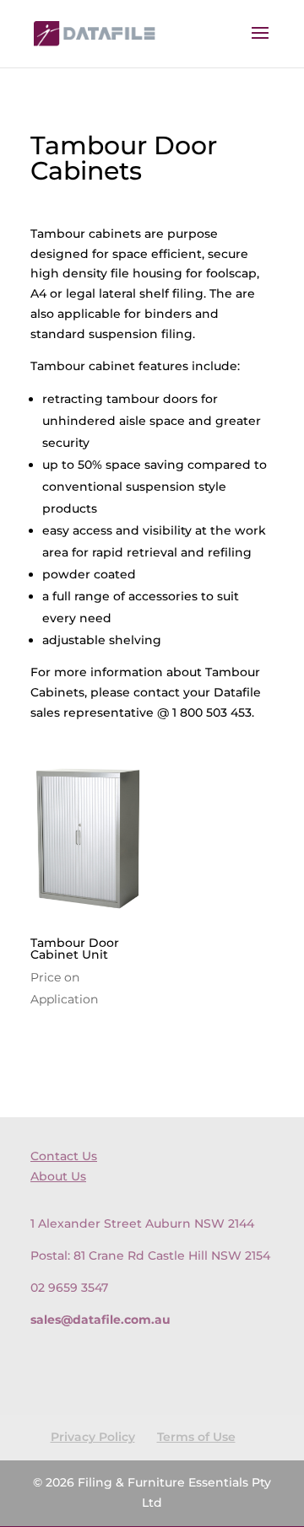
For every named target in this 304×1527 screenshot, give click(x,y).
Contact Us (63, 1156)
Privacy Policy (93, 1436)
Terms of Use (196, 1436)
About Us (58, 1176)
